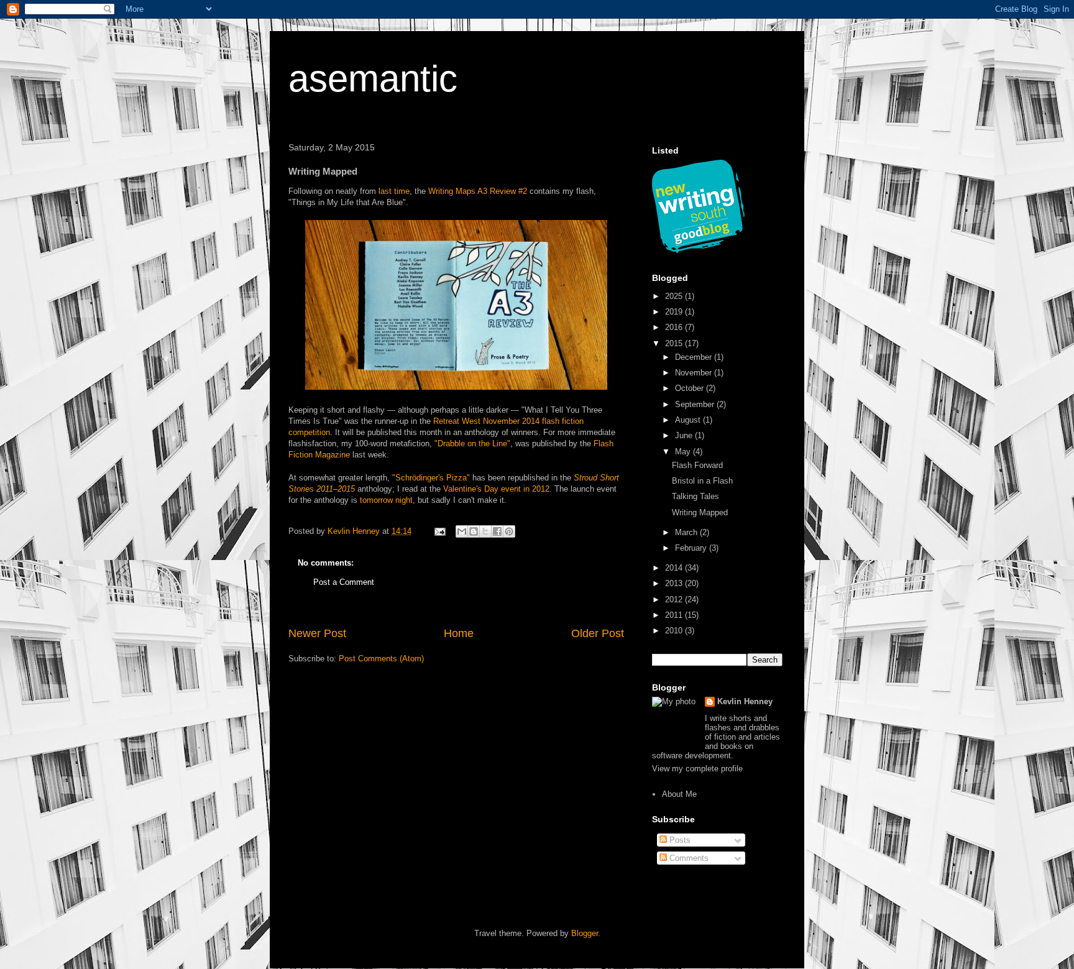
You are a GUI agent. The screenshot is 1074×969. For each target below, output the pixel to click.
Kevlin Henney (745, 701)
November (694, 372)
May (684, 451)
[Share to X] (485, 531)
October (690, 388)
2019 (675, 311)
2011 (675, 615)
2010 (675, 630)
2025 (675, 296)
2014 (675, 567)
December (694, 357)
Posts (679, 840)
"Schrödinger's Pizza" (431, 477)
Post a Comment (343, 582)
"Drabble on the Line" (472, 443)
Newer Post (317, 633)
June (685, 435)
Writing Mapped (700, 512)
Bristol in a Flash (702, 480)
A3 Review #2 (502, 191)
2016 (675, 327)
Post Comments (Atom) (381, 658)
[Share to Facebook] (497, 531)
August (689, 420)
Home (459, 633)
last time (394, 191)
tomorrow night (386, 500)
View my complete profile (697, 768)
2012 (675, 599)
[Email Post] (439, 531)
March (687, 532)
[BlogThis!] (473, 531)
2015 (675, 343)
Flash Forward (697, 465)
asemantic (372, 78)
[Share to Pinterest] (509, 531)
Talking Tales (695, 496)
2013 (675, 583)
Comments (688, 858)
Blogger (584, 933)
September (696, 404)
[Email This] (462, 531)
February (692, 548)
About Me (679, 794)
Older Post (597, 633)
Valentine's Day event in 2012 (496, 489)
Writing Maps (451, 191)
